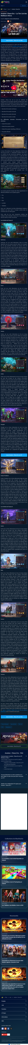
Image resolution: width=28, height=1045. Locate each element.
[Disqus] (14, 811)
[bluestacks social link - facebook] (8, 1029)
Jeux (9, 9)
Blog (5, 9)
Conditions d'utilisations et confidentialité (9, 1040)
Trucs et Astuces (4, 724)
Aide (3, 1021)
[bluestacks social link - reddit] (5, 1029)
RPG (2, 727)
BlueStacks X (8, 727)
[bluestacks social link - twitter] (11, 1029)
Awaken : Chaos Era (16, 9)
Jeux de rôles (13, 724)
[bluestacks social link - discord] (3, 1029)
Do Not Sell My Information (17, 1041)
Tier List (20, 724)
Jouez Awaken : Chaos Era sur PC (14, 455)
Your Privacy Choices (15, 1044)
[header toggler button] (26, 2)
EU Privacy (10, 1041)
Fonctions (4, 1009)
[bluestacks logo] (5, 2)
